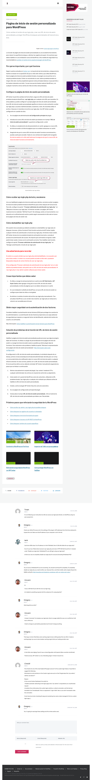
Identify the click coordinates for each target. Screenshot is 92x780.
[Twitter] (80, 777)
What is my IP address (72, 769)
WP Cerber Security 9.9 (78, 50)
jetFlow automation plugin (54, 775)
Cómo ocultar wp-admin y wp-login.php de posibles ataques (28, 407)
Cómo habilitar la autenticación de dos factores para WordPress (35, 324)
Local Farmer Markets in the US (34, 773)
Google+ (33, 490)
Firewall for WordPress (58, 769)
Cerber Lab (26, 71)
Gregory (28, 525)
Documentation (28, 769)
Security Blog (11, 14)
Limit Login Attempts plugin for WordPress (31, 775)
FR (64, 775)
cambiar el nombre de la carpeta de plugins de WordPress (34, 60)
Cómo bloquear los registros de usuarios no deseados (26, 411)
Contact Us (19, 769)
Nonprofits (16, 771)
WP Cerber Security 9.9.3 (72, 27)
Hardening (10, 478)
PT (72, 775)
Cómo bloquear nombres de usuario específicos (24, 423)
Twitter (45, 490)
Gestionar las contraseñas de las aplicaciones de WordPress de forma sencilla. (78, 112)
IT (70, 775)
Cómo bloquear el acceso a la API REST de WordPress (26, 419)
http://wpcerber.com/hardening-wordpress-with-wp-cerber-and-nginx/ (51, 572)
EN (60, 775)
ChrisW (27, 664)
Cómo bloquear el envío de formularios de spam (24, 415)
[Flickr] (86, 777)
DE (62, 775)
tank (26, 540)
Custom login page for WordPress (51, 48)
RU (66, 775)
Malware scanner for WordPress (42, 769)
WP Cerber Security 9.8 (78, 64)
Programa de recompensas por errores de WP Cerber (77, 95)
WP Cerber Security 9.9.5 (72, 24)
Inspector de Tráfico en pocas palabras (46, 446)
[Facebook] (83, 777)
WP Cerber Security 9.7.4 (78, 71)
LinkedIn (57, 490)
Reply (26, 512)
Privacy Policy (83, 769)
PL (69, 775)
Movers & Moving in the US (18, 773)
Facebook (21, 490)
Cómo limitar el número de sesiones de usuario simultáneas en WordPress (76, 130)
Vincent (27, 580)
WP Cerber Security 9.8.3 (78, 57)
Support (9, 771)
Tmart (26, 510)
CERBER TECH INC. (9, 769)
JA (73, 775)
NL (67, 775)
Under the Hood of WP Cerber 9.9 (75, 29)
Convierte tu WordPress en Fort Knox (17, 446)
